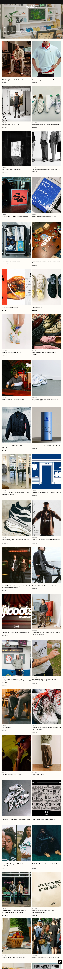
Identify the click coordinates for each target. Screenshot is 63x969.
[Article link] (16, 62)
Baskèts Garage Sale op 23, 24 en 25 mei (44, 216)
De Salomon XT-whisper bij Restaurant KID (15, 216)
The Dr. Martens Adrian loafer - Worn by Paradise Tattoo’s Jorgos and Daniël (14, 911)
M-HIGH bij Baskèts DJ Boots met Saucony (15, 80)
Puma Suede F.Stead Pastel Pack (11, 261)
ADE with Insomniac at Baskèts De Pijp (43, 819)
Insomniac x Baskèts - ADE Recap (12, 774)
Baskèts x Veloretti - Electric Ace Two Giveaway (46, 586)
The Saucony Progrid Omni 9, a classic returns (16, 819)
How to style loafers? (38, 774)
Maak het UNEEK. (37, 308)
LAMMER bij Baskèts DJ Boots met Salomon (15, 632)
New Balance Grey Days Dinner (11, 169)
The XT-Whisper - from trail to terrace (13, 957)
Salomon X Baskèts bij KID (10, 308)
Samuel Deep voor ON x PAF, (10, 124)
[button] (2, 6)
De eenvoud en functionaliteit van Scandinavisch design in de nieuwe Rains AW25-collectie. (16, 681)
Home (3, 12)
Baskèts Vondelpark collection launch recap (45, 957)
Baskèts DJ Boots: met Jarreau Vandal (13, 399)
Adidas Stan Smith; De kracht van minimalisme (46, 124)
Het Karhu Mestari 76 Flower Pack (12, 352)
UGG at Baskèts (6, 727)
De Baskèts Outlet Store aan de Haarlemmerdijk (46, 492)
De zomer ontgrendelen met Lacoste (43, 80)
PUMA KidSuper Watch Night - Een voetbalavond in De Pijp (43, 911)
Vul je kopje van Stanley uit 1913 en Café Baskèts (46, 446)
